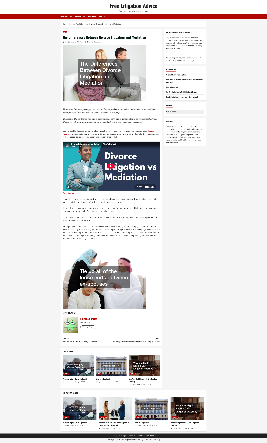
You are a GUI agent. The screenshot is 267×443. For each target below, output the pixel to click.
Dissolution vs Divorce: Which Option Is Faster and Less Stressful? (114, 424)
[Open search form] (206, 17)
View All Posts (87, 327)
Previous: (80, 340)
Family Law (92, 16)
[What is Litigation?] (111, 365)
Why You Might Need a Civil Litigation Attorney (143, 380)
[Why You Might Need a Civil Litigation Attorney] (144, 365)
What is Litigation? (103, 379)
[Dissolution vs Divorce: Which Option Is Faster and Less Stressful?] (115, 408)
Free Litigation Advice (133, 6)
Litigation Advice (70, 42)
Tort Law (102, 16)
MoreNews (141, 436)
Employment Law (66, 16)
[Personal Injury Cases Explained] (78, 365)
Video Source (68, 193)
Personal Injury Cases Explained (75, 379)
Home (65, 32)
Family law (104, 417)
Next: (136, 340)
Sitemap (157, 439)
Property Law (80, 16)
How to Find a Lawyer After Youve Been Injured (182, 97)
